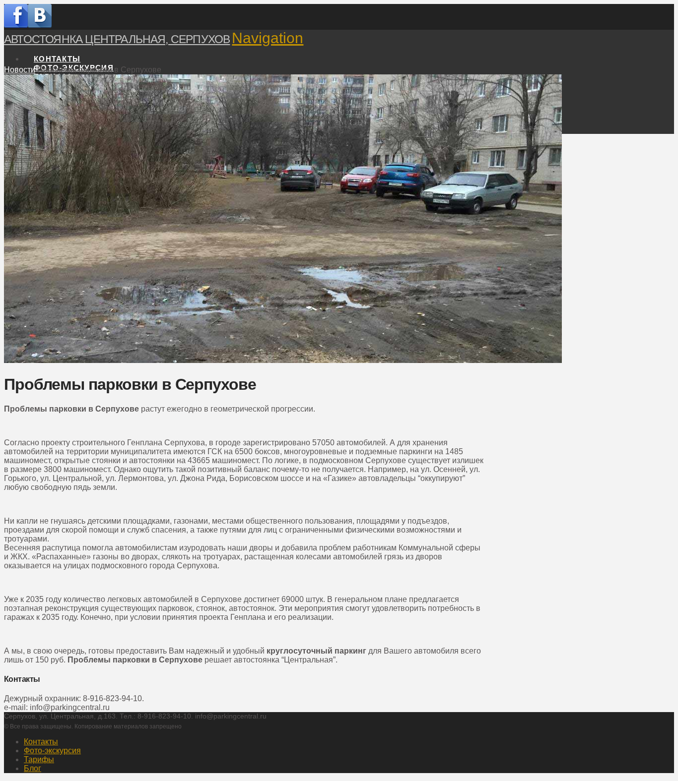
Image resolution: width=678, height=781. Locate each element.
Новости (19, 69)
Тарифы (39, 759)
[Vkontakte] (40, 25)
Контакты (41, 741)
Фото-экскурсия (52, 750)
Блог (32, 768)
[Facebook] (16, 25)
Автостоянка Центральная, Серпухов (117, 39)
